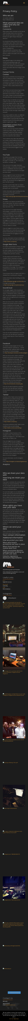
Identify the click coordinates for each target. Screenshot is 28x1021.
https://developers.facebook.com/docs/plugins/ (16, 353)
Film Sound (5, 584)
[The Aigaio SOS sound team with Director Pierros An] (14, 681)
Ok (10, 1018)
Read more (16, 1018)
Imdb (4, 587)
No (12, 1018)
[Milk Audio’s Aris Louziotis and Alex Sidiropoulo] (14, 727)
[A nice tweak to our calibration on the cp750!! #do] (14, 658)
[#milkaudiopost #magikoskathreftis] (14, 956)
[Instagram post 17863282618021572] (14, 865)
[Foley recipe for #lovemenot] (14, 819)
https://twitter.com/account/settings (13, 428)
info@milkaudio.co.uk (10, 1005)
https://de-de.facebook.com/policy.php (13, 383)
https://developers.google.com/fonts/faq (14, 281)
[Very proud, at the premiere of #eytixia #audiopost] (14, 636)
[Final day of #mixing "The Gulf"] (14, 773)
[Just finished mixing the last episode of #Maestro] (14, 613)
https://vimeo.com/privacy (10, 241)
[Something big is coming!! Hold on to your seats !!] (14, 704)
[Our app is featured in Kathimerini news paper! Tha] (14, 842)
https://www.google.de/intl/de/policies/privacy (17, 196)
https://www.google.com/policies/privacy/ (14, 285)
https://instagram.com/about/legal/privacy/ (16, 461)
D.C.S (4, 580)
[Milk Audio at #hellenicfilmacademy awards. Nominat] (14, 933)
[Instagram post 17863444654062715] (14, 887)
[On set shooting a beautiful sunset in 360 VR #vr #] (14, 750)
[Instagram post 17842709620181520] (14, 910)
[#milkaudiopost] (14, 979)
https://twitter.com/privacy (10, 421)
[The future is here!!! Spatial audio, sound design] (14, 796)
